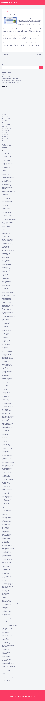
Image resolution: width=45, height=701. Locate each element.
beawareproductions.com (7, 417)
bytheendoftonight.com (7, 351)
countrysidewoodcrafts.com (7, 185)
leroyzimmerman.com (6, 656)
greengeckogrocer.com (6, 308)
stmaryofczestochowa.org (7, 423)
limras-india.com (5, 154)
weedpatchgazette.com (7, 282)
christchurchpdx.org (6, 392)
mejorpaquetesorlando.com (7, 294)
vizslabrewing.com (5, 278)
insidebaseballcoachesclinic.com (8, 641)
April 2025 (4, 92)
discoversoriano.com (6, 362)
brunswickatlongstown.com (7, 431)
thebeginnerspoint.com (6, 364)
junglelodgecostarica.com (7, 445)
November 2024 (5, 102)
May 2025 (4, 90)
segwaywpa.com (5, 520)
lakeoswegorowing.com (7, 662)
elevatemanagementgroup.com (8, 655)
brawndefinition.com (6, 386)
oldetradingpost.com (6, 233)
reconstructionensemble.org (7, 473)
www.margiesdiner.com (6, 572)
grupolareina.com (5, 229)
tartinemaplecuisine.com (7, 433)
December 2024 (5, 100)
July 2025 (4, 88)
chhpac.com (4, 669)
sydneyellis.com (5, 313)
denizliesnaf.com (5, 503)
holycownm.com (5, 478)
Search (3, 64)
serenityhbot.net (5, 542)
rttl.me (3, 673)
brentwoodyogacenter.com (7, 583)
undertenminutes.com (6, 169)
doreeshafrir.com (5, 414)
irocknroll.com (5, 267)
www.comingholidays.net (7, 365)
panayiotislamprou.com (6, 215)
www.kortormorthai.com (7, 560)
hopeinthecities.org (6, 353)
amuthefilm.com (5, 396)
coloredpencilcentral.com (7, 258)
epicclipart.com (5, 202)
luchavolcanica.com (6, 476)
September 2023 (5, 128)
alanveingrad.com (5, 451)
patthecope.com (5, 506)
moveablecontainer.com (9, 2)
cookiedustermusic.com (6, 472)
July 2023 (4, 132)
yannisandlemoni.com (6, 281)
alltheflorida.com (5, 639)
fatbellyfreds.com (5, 617)
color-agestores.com (6, 344)
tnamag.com (4, 514)
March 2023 (4, 140)
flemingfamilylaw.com (6, 659)
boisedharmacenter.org (6, 343)
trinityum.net (4, 610)
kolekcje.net (4, 327)
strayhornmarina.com (6, 383)
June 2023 (4, 134)
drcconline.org (5, 490)
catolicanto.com (5, 329)
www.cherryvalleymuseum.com (8, 230)
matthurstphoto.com (6, 638)
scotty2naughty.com (6, 413)
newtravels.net (5, 180)
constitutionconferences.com (8, 504)
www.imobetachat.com (6, 534)
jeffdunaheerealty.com (6, 553)
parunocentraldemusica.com (7, 624)
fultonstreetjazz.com (6, 225)
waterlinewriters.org (6, 524)
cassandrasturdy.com (6, 357)
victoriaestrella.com (6, 483)
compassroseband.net (6, 510)
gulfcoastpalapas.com (6, 521)
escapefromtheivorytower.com (8, 250)
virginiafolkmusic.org (6, 323)
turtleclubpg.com (5, 480)
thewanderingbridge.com (7, 426)
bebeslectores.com (6, 236)
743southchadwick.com (7, 251)
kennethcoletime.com (6, 428)
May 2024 (4, 114)
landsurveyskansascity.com (7, 565)
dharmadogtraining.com (6, 670)
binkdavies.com (5, 390)
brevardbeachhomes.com (7, 249)
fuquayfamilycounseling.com (8, 663)
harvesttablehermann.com (7, 242)
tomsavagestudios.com (6, 320)
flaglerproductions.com (6, 385)
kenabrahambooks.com (6, 393)
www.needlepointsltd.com (7, 575)
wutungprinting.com (6, 454)
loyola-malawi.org (5, 347)
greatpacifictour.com (6, 482)
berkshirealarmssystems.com (8, 277)
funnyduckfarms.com (6, 652)
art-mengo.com (5, 437)
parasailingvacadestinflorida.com (8, 645)
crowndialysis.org (5, 315)
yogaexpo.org (5, 337)
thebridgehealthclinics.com (7, 523)
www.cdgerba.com (5, 622)
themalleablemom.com (7, 427)
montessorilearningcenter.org (8, 634)
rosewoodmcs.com (6, 598)
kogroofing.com (5, 209)
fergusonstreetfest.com (7, 635)
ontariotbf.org (5, 188)
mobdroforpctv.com (6, 355)
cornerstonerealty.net (6, 601)
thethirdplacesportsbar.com (7, 612)
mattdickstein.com (6, 535)
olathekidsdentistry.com (7, 291)
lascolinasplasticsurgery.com (7, 577)
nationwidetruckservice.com (7, 479)
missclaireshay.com (6, 153)
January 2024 (4, 120)
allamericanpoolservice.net (7, 317)
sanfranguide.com (5, 367)
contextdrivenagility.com (7, 419)
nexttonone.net (5, 541)
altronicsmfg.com (5, 174)
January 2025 (4, 98)
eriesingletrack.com (6, 285)
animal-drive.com (5, 513)
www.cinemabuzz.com (6, 596)
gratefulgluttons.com (6, 354)
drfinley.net (4, 657)
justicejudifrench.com (6, 424)
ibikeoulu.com (5, 420)
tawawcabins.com (5, 271)
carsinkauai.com (5, 642)
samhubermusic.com (6, 681)
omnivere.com (5, 170)
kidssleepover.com (5, 178)
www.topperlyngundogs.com (7, 551)
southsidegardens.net (6, 608)
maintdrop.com (5, 205)
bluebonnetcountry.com (7, 201)
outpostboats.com (6, 350)
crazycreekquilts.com (6, 389)
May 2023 (4, 136)
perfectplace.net (5, 333)
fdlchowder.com (5, 573)
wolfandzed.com (5, 593)
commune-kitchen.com (6, 395)
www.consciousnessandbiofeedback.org (10, 603)
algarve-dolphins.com (6, 449)
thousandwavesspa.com (7, 485)
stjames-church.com (6, 412)
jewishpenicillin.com (6, 319)
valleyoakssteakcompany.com (8, 499)
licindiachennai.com (6, 159)
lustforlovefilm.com (6, 397)
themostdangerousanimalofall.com (9, 372)
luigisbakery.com (5, 590)
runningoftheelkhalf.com (7, 552)
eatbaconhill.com (5, 176)
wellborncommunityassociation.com (9, 219)
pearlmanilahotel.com (6, 204)
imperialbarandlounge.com (7, 261)
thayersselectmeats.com (7, 517)
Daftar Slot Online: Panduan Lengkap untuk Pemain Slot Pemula (15, 74)
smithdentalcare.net (6, 678)
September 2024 (5, 106)
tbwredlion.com (5, 629)
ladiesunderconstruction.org (7, 235)
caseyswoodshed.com (6, 500)
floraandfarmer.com (6, 246)
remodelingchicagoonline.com (8, 582)
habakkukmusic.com (6, 539)
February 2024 (5, 118)
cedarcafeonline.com (6, 166)
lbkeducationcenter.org (6, 330)
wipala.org (4, 346)
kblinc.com (4, 284)
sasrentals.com (5, 303)
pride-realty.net (5, 646)
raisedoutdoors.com (6, 263)
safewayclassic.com (6, 184)
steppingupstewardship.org (7, 586)
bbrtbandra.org (5, 199)
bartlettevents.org (6, 226)
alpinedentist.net (5, 211)
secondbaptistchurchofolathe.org (8, 666)
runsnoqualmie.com (6, 569)
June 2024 (4, 112)
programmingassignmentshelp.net (9, 177)
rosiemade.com (5, 288)
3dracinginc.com (5, 369)
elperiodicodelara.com (6, 156)
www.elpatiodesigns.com (7, 618)
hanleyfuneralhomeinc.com (7, 292)
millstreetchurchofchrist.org (7, 643)
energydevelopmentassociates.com (9, 244)
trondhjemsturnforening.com (8, 626)
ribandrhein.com (5, 326)
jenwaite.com (5, 653)
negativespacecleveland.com (8, 462)
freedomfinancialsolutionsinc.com (9, 556)
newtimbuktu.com (5, 173)
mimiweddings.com (6, 676)
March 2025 (4, 94)
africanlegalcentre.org (6, 402)
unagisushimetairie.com (6, 195)
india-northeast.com (6, 253)
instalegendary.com (6, 190)
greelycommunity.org (6, 405)
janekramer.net (5, 434)
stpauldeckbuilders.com (6, 566)
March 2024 (4, 116)
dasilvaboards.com (6, 381)
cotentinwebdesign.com (7, 232)
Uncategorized (10, 49)
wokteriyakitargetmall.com (7, 310)
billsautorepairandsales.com (7, 631)
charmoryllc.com (5, 368)
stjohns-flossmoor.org (6, 469)
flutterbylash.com (5, 649)
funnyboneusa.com (6, 471)
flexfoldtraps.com (5, 558)
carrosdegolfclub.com (6, 243)
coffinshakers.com (5, 421)
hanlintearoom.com (6, 650)
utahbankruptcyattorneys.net (8, 265)
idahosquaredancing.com (7, 270)
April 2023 (4, 138)
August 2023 (4, 130)
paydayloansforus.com (6, 181)
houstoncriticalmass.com (7, 371)
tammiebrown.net (5, 440)
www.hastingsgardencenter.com (8, 605)
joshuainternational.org (6, 544)
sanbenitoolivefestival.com (7, 358)
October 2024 (5, 104)
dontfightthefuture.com (7, 256)
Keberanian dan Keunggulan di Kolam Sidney (10, 78)
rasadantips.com (5, 171)
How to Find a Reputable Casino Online (12, 55)
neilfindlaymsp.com (6, 487)
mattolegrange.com (6, 444)
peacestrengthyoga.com (7, 555)
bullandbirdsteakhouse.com (7, 576)
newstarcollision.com (6, 302)
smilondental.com (5, 301)
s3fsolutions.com (5, 247)
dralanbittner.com (5, 279)
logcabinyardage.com (6, 531)
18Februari (14, 11)
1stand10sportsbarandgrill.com (8, 295)
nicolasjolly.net (5, 399)
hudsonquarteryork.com (6, 619)
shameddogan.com (6, 525)
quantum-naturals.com (6, 632)
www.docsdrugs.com (6, 570)
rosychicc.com (5, 348)
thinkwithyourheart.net (6, 264)
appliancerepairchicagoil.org (7, 187)
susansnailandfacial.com (7, 545)
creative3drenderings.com (7, 528)
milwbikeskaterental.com (7, 456)
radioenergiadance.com (6, 212)
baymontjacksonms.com (7, 458)
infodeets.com (5, 161)
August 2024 (4, 108)
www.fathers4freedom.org (7, 549)
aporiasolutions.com (6, 518)
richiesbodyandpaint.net (6, 157)
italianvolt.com (5, 275)
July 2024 (4, 110)
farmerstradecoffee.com (7, 530)
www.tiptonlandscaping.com (7, 584)
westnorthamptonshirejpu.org (8, 222)
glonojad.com (5, 409)
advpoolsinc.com (5, 494)
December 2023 (5, 122)
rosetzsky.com (5, 407)
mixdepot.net (5, 597)
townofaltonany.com (6, 459)
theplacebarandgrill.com (7, 492)
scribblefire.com (5, 336)
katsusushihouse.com (6, 403)
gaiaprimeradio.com (6, 438)
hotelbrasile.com (5, 223)
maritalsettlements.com (7, 455)
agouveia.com (5, 664)
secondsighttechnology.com (7, 305)
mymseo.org (4, 667)
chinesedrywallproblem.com (7, 466)
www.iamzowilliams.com (7, 604)
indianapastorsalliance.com (7, 497)
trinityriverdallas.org (6, 331)
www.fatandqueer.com (6, 562)
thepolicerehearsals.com (7, 374)
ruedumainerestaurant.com (7, 406)
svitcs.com (4, 507)
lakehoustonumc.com (6, 538)
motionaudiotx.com (6, 671)
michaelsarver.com (6, 306)
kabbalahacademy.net (6, 299)
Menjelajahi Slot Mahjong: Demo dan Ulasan (11, 76)
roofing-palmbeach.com (7, 254)
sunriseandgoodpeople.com (7, 465)
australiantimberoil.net (6, 237)
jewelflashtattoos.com (6, 197)
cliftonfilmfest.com (6, 260)
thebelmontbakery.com (6, 183)
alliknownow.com (5, 375)
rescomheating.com (6, 674)
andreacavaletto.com (6, 340)
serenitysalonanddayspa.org (7, 164)
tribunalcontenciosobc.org (7, 378)
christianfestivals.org (6, 447)
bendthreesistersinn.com (7, 468)
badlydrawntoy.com (6, 537)
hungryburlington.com (6, 430)
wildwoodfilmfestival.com (7, 220)
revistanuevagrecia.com (6, 410)
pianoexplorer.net (5, 607)
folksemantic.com (5, 272)
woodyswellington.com (6, 615)
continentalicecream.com (7, 388)
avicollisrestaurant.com (7, 489)
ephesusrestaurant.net (6, 614)
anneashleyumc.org (6, 563)
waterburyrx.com (5, 493)
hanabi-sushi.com (5, 591)
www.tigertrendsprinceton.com (8, 548)
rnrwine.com (4, 660)
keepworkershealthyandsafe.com (8, 191)
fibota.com (4, 621)
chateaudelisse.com (6, 218)
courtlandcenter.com (6, 486)
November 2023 (5, 124)
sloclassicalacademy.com (7, 379)
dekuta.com (4, 594)
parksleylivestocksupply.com (7, 341)
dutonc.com (4, 441)
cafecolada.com (5, 361)
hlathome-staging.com (6, 309)
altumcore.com (5, 511)
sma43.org (4, 580)
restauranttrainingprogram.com (8, 316)
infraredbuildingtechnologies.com (8, 240)
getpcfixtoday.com (6, 198)
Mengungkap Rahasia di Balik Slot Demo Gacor (11, 80)
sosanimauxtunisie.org (6, 208)
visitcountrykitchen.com (7, 448)
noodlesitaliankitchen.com (7, 192)
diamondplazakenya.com (7, 628)
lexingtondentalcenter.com (7, 312)
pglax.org (4, 461)
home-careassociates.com (7, 338)
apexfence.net (5, 683)
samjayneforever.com (6, 636)
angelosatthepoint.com (7, 496)
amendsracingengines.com (7, 559)
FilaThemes (33, 696)
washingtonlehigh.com (6, 589)
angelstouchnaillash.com (7, 298)
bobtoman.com (5, 206)
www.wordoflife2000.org (7, 268)
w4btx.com (4, 296)
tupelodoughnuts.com (6, 289)
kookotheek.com (5, 213)
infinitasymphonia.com (6, 400)
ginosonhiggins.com (6, 452)
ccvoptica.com (5, 587)
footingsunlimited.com (6, 567)
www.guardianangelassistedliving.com (9, 625)
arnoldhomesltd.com (6, 257)
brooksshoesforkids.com (7, 516)
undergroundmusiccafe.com (7, 680)
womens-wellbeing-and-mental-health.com (11, 322)
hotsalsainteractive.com (7, 163)
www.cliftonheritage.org (7, 579)
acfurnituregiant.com (6, 167)
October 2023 (5, 126)
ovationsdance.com (6, 324)
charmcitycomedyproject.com (8, 416)
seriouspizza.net (5, 508)
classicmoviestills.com (6, 360)
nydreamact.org (5, 194)
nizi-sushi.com (5, 435)
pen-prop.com (5, 546)
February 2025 (5, 96)
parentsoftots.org (5, 527)
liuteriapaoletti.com (6, 464)
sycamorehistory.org (6, 600)
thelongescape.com (6, 442)
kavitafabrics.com (5, 475)
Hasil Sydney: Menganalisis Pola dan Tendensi (11, 82)
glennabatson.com (6, 382)
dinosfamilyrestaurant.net (7, 239)
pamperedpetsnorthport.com (8, 287)
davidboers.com (5, 532)
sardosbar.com (5, 274)
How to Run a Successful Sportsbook (33, 55)
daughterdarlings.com (6, 160)
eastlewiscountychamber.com (8, 376)
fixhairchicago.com (5, 501)
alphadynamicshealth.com (7, 648)
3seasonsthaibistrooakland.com (8, 334)
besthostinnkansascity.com (7, 677)
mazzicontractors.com (6, 611)
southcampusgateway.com (7, 216)
